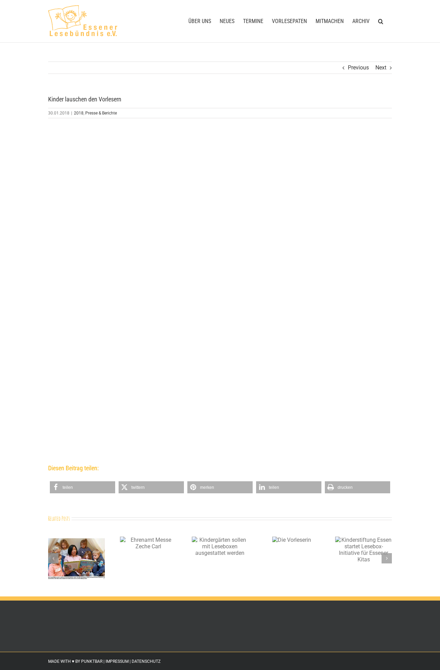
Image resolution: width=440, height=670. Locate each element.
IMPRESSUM (117, 661)
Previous (358, 67)
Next (380, 67)
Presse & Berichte (101, 113)
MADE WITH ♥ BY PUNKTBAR (75, 661)
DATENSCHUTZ (146, 661)
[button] (380, 21)
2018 (79, 113)
